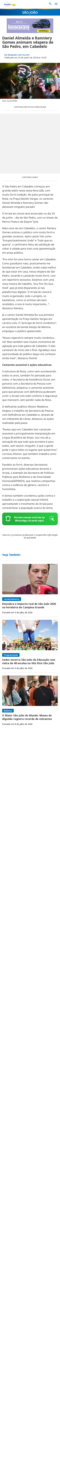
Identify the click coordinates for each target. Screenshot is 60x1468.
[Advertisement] (30, 144)
